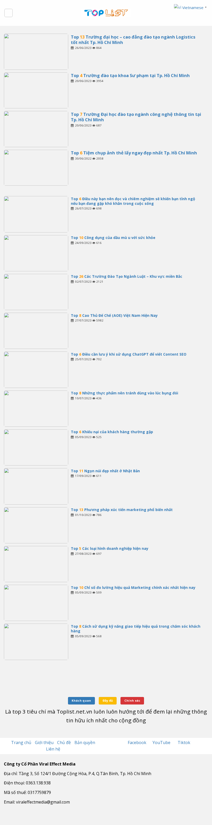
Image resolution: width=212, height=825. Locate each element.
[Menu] (8, 13)
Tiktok (184, 742)
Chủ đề (64, 742)
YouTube (162, 742)
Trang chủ (21, 742)
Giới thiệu (44, 742)
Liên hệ (53, 749)
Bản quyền (84, 742)
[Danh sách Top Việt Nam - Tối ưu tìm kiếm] (106, 13)
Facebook (137, 742)
